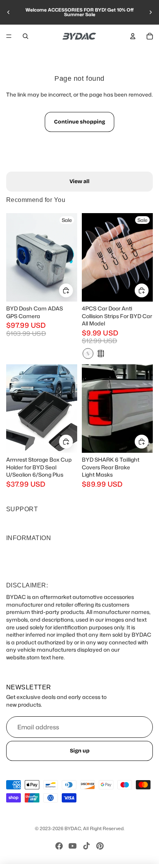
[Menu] (9, 36)
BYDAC (72, 828)
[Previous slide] (8, 12)
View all (79, 181)
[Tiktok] (86, 846)
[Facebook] (59, 846)
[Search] (25, 36)
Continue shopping (79, 121)
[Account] (132, 36)
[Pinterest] (100, 846)
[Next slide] (150, 12)
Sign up (80, 750)
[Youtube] (72, 846)
